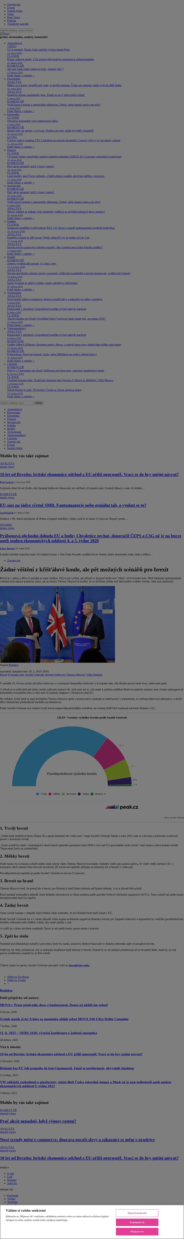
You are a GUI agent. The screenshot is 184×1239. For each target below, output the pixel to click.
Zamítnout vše (137, 1222)
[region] (92, 1222)
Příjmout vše (137, 1231)
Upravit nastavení (137, 1213)
